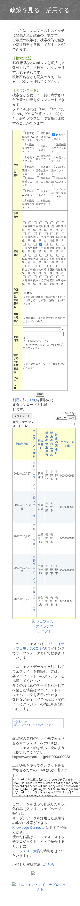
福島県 (58, 228)
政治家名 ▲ (40, 444)
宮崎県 (46, 282)
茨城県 (63, 228)
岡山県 (24, 271)
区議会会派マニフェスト (28, 182)
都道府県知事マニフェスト (28, 137)
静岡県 (52, 250)
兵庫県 (41, 260)
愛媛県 (52, 271)
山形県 (52, 228)
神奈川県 (52, 239)
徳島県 (41, 271)
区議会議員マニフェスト (58, 148)
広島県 (30, 271)
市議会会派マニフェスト (58, 170)
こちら (49, 864)
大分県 (41, 282)
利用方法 (19, 400)
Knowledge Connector (29, 828)
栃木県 (24, 239)
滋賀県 (24, 260)
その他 (63, 282)
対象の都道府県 (46, 443)
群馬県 (30, 239)
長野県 (41, 250)
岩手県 (35, 228)
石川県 (24, 250)
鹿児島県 (52, 282)
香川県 (46, 271)
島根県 (63, 260)
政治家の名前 (20, 721)
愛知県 (58, 250)
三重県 (63, 250)
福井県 (30, 250)
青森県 (30, 228)
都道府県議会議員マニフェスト (43, 137)
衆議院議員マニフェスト (28, 204)
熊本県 (35, 282)
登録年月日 (22, 443)
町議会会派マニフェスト (43, 182)
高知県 (58, 271)
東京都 (46, 239)
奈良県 (46, 260)
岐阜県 (46, 250)
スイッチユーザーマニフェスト (58, 193)
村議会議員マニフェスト (28, 170)
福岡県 (63, 271)
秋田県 (46, 228)
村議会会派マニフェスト (58, 182)
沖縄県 (58, 282)
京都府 (30, 260)
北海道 (24, 228)
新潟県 (58, 239)
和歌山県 (52, 260)
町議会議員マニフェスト (43, 159)
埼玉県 (35, 239)
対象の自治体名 (51, 443)
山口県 (35, 271)
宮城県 (41, 228)
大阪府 (35, 260)
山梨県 (35, 250)
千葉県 (41, 239)
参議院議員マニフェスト (43, 204)
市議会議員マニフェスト (28, 148)
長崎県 (30, 282)
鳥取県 (58, 260)
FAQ (33, 400)
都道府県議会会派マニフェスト (43, 170)
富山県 (63, 239)
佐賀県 (24, 282)
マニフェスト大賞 (26, 851)
